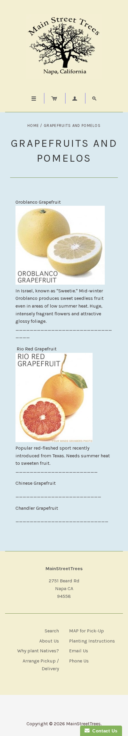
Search (52, 631)
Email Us (78, 651)
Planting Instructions (92, 641)
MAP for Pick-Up (86, 631)
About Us (49, 641)
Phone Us (79, 661)
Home (33, 125)
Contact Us (104, 730)
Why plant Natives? (38, 651)
